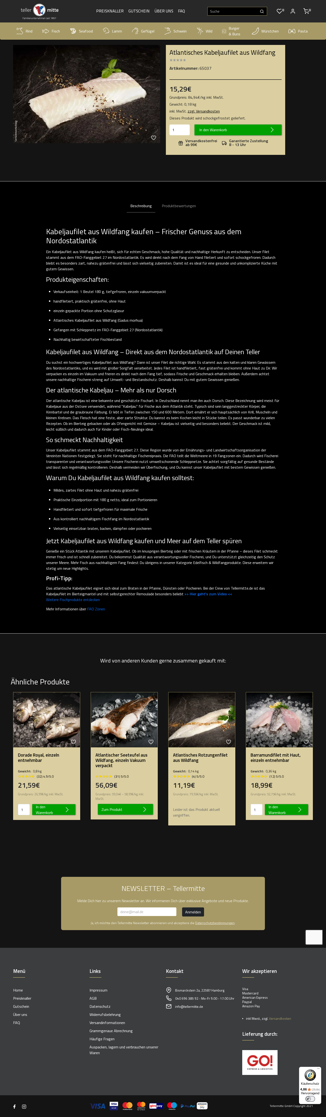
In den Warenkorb (213, 130)
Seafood (86, 31)
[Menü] (318, 1070)
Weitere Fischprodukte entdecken (73, 599)
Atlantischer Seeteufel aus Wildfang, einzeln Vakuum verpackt (121, 760)
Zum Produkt (111, 809)
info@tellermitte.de (189, 1006)
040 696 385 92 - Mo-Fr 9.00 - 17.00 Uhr (204, 998)
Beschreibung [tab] (141, 206)
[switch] (310, 1099)
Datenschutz (99, 1006)
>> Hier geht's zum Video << (208, 594)
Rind (29, 31)
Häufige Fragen (102, 1039)
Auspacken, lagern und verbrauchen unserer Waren (123, 1050)
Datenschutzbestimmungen (215, 922)
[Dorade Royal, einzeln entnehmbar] (46, 719)
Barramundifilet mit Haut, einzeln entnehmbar (276, 757)
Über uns (163, 11)
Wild (209, 31)
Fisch (56, 31)
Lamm (117, 31)
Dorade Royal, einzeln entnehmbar (38, 757)
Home (18, 990)
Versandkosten (280, 1018)
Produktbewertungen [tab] (179, 206)
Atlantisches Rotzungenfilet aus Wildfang (200, 757)
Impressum (98, 990)
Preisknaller (110, 11)
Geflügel (147, 31)
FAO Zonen (96, 609)
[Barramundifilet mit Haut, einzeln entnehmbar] (279, 719)
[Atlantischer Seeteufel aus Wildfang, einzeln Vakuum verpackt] (124, 719)
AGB (93, 998)
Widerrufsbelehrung (105, 1014)
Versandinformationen (107, 1022)
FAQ (181, 11)
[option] (86, 94)
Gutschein (139, 11)
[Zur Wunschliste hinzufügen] (154, 138)
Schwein (180, 31)
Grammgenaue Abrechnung (111, 1031)
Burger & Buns (234, 31)
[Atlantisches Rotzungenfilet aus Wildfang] (201, 719)
